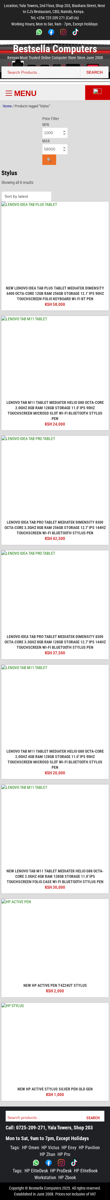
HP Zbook (67, 1177)
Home (7, 106)
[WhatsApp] (39, 33)
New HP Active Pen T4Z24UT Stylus (55, 985)
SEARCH (94, 72)
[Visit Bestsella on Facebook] (48, 1162)
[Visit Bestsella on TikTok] (74, 1162)
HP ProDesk (61, 1170)
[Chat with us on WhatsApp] (35, 1162)
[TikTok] (75, 33)
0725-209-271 (30, 1128)
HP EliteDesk (36, 1170)
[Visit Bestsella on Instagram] (61, 1162)
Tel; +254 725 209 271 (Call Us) (54, 18)
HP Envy (68, 1147)
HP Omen (30, 1147)
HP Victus (50, 1147)
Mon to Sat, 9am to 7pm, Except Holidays (47, 1138)
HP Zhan (47, 1154)
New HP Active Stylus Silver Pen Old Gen (55, 1089)
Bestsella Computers (55, 49)
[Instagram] (63, 33)
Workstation (45, 1177)
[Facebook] (51, 33)
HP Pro (64, 1154)
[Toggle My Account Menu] (97, 92)
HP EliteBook (86, 1170)
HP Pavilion (89, 1147)
